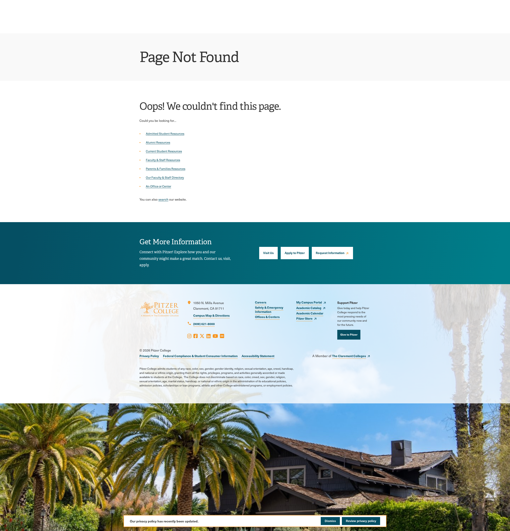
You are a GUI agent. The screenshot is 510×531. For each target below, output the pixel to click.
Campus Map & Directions (211, 315)
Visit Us (268, 253)
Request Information (330, 253)
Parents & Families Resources (165, 169)
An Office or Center (158, 186)
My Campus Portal (309, 302)
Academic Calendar (309, 313)
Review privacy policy (361, 521)
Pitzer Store (304, 318)
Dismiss (330, 521)
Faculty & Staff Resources (163, 160)
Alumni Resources (158, 142)
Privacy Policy (149, 356)
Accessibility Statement (258, 356)
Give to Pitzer (348, 334)
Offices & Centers (267, 317)
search (163, 199)
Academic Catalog (308, 308)
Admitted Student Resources (165, 134)
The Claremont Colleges (349, 356)
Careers (260, 302)
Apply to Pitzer (295, 253)
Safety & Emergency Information (269, 309)
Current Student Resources (164, 151)
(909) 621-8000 (204, 324)
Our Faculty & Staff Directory (165, 177)
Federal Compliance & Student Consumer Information (200, 356)
